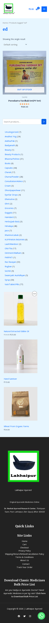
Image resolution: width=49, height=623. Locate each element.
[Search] (44, 121)
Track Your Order (25, 567)
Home (5, 23)
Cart (25, 544)
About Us (24, 560)
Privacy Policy (25, 550)
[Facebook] (19, 616)
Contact (26, 564)
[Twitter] (24, 616)
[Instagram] (30, 616)
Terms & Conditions (24, 557)
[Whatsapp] (41, 616)
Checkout (24, 547)
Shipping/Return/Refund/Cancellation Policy (24, 554)
